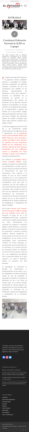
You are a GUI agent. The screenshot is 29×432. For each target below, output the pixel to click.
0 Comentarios (18, 50)
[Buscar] (20, 5)
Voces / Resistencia (7, 414)
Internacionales (6, 401)
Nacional (8, 52)
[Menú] (24, 5)
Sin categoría (5, 412)
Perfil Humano (6, 408)
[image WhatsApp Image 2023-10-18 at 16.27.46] (14, 309)
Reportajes (5, 410)
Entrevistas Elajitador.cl (8, 399)
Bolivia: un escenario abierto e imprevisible (11, 370)
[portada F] (14, 25)
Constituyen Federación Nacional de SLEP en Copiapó (14, 43)
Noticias (14, 52)
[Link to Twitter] (23, 430)
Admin (21, 52)
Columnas (4, 397)
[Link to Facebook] (21, 430)
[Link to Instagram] (25, 430)
